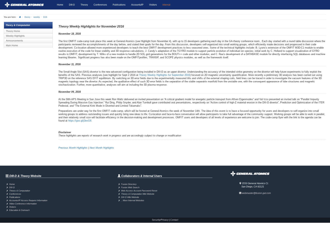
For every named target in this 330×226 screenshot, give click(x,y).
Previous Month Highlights (72, 147)
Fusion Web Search (130, 187)
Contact (174, 220)
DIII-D (72, 5)
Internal (166, 5)
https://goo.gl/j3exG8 (79, 120)
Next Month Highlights (102, 147)
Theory (84, 5)
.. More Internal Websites (132, 200)
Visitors (153, 5)
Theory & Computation (19, 191)
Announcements (14, 40)
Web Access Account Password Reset (139, 191)
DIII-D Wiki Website (130, 197)
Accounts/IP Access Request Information (28, 200)
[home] (20, 17)
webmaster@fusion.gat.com (256, 193)
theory (27, 17)
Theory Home (13, 31)
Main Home (12, 45)
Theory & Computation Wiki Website (137, 194)
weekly (36, 17)
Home (60, 5)
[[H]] (29, 5)
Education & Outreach (19, 210)
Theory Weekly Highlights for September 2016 (164, 75)
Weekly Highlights (15, 36)
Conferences (100, 5)
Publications (119, 5)
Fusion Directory (129, 184)
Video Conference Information (23, 204)
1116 (45, 17)
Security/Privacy (160, 220)
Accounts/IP (137, 5)
